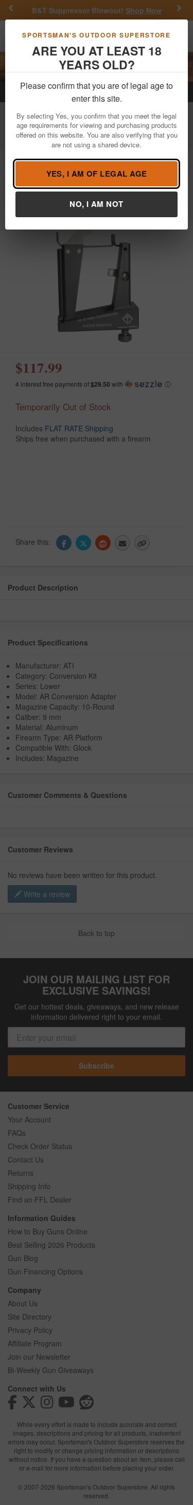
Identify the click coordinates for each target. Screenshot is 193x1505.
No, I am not (96, 203)
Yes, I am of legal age (96, 173)
